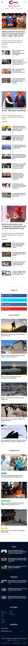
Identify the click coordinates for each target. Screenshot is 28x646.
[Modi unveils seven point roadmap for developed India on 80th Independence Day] (14, 214)
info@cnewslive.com (6, 631)
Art (1, 617)
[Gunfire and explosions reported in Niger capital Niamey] (4, 568)
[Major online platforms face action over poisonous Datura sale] (6, 72)
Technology (12, 614)
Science (11, 612)
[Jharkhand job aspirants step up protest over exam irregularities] (6, 264)
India (2, 615)
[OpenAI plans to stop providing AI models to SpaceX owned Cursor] (4, 583)
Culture (2, 619)
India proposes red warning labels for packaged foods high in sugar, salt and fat (13, 34)
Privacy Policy (16, 643)
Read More (4, 46)
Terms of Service (6, 643)
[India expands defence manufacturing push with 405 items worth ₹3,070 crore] (6, 157)
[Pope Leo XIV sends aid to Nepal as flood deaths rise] (14, 389)
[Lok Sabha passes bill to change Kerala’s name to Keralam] (6, 255)
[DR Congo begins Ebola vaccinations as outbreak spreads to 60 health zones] (14, 462)
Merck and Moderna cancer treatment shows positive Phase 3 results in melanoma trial (17, 552)
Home (7, 8)
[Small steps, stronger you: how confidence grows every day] (14, 325)
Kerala (2, 614)
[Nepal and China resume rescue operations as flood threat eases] (4, 599)
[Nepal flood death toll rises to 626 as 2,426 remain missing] (4, 591)
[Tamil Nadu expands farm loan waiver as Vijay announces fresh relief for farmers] (6, 187)
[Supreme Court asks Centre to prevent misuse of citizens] (6, 63)
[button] (4, 2)
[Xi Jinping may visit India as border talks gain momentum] (14, 99)
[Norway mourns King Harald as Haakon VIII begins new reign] (14, 410)
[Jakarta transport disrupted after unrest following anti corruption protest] (14, 490)
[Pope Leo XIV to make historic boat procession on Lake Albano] (14, 368)
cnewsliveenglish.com (14, 640)
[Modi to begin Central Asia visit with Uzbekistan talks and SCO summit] (6, 53)
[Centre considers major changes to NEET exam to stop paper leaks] (6, 274)
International (4, 612)
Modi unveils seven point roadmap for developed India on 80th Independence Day (14, 226)
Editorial (3, 622)
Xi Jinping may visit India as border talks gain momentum (14, 110)
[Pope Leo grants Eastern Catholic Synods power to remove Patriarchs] (14, 347)
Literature (3, 620)
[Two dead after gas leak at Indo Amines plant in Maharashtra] (6, 196)
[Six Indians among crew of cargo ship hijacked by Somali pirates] (6, 148)
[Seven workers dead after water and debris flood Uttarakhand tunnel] (6, 246)
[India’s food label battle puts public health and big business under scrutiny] (6, 81)
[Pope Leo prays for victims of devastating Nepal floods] (14, 517)
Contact (24, 643)
